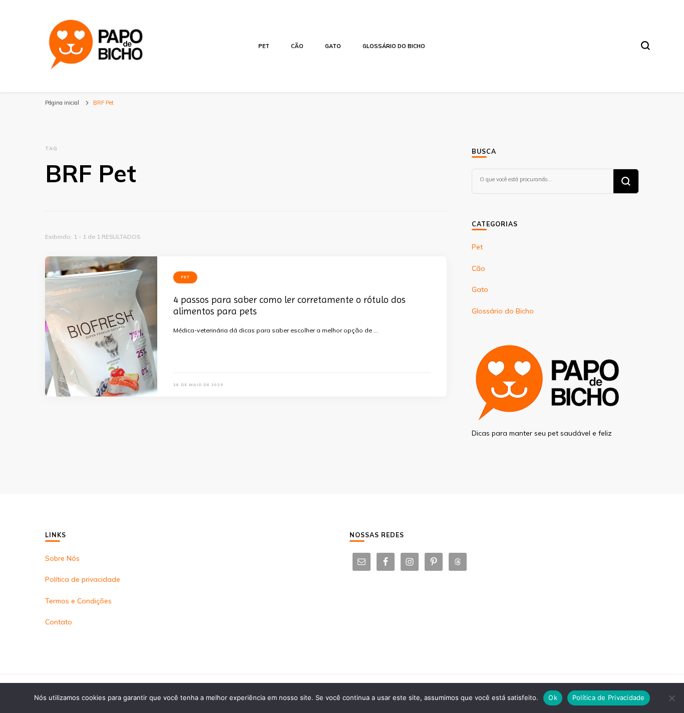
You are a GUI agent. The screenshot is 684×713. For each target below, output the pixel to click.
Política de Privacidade (608, 697)
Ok (552, 697)
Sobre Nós (62, 558)
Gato (333, 46)
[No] (671, 698)
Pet (263, 46)
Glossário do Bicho (394, 46)
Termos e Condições (78, 600)
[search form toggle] (645, 45)
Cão (297, 46)
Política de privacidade (82, 579)
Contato (58, 621)
